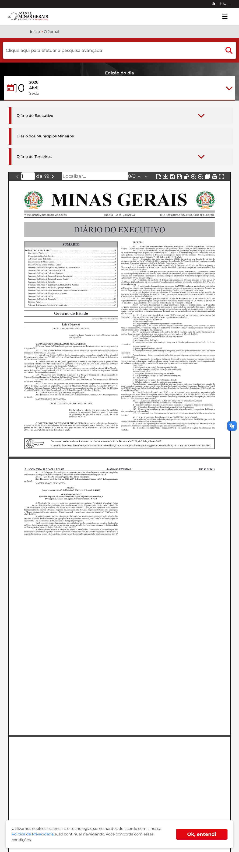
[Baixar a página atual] (172, 176)
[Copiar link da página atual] (207, 176)
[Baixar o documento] (165, 176)
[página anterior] (17, 176)
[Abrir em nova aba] (158, 176)
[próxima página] (52, 176)
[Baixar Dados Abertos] (179, 176)
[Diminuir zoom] (200, 176)
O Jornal (51, 31)
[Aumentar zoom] (193, 176)
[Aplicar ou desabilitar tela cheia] (221, 176)
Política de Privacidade (33, 834)
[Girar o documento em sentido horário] (186, 176)
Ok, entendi (201, 834)
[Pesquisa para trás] (139, 176)
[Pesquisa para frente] (146, 176)
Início (35, 31)
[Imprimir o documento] (214, 176)
